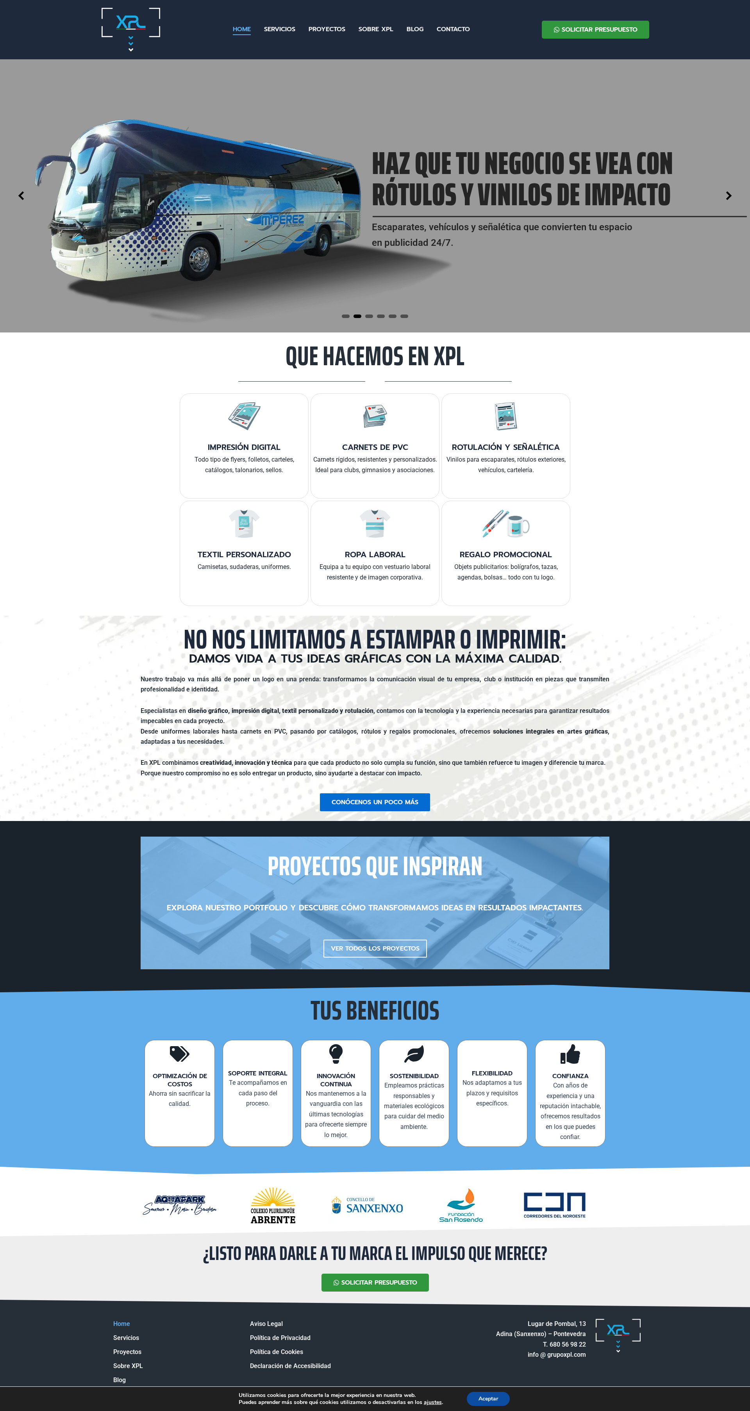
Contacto (453, 29)
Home (242, 29)
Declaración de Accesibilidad (290, 1366)
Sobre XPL (376, 29)
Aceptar (488, 1398)
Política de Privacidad (280, 1338)
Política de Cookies (276, 1352)
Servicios (279, 29)
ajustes (433, 1402)
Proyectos (327, 29)
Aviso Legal (266, 1323)
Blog (415, 29)
